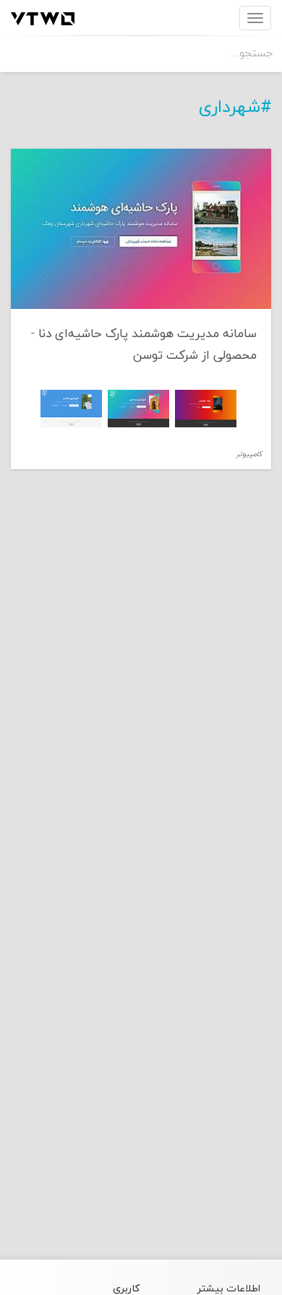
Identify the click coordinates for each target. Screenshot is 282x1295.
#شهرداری (235, 107)
